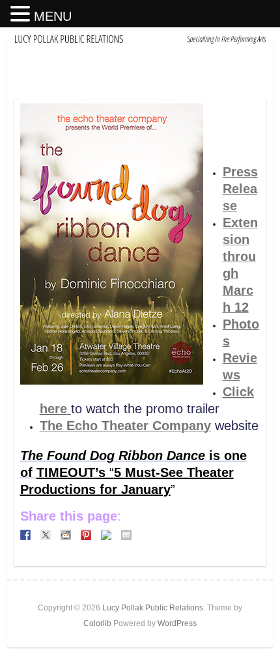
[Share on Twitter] (45, 535)
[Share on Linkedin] (106, 535)
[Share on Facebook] (25, 535)
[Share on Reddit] (66, 535)
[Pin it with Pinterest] (86, 535)
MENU (53, 16)
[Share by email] (126, 535)
